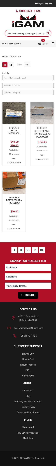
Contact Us (28, 375)
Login (40, 3)
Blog (28, 396)
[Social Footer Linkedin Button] (28, 250)
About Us (28, 390)
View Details (14, 121)
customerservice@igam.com (28, 328)
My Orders (28, 438)
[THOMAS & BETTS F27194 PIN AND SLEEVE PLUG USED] (42, 113)
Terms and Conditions (28, 412)
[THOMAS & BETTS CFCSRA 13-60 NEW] (14, 182)
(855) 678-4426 (30, 11)
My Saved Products (28, 433)
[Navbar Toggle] (53, 43)
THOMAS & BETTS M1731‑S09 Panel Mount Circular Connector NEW (14, 131)
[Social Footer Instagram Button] (35, 250)
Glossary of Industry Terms (28, 401)
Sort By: (5, 73)
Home (5, 56)
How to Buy (28, 354)
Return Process (28, 365)
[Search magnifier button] (48, 33)
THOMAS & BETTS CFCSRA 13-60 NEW (14, 200)
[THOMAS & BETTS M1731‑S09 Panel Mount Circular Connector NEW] (14, 113)
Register (49, 3)
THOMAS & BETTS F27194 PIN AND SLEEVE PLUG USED (42, 132)
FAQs (28, 370)
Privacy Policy (28, 407)
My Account (28, 427)
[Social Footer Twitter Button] (21, 250)
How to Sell (28, 359)
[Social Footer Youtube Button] (42, 250)
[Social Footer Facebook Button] (14, 250)
